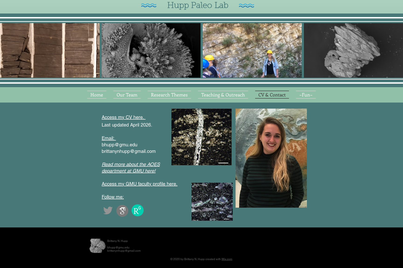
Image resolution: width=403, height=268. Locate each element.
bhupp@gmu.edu (119, 145)
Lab (222, 6)
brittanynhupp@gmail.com (129, 151)
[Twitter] (108, 210)
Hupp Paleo (188, 6)
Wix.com (227, 259)
